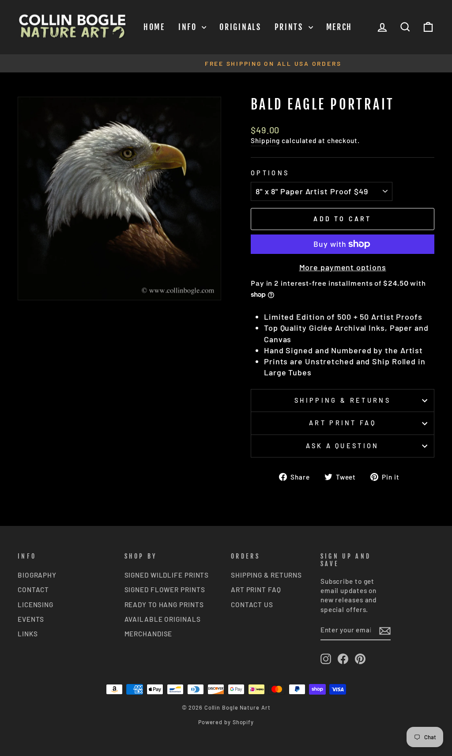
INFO (189, 27)
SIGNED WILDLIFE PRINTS (166, 575)
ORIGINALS (240, 27)
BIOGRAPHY (37, 575)
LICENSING (35, 605)
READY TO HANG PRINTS (164, 605)
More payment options (342, 267)
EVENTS (31, 619)
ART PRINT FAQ (256, 589)
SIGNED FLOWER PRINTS (164, 589)
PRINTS (290, 27)
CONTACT (33, 589)
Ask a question (342, 446)
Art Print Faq (342, 423)
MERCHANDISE (148, 634)
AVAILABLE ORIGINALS (162, 619)
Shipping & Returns (342, 400)
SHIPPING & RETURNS (266, 575)
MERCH (339, 27)
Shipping (265, 140)
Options (270, 173)
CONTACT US (252, 605)
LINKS (28, 634)
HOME (154, 27)
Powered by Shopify (226, 722)
